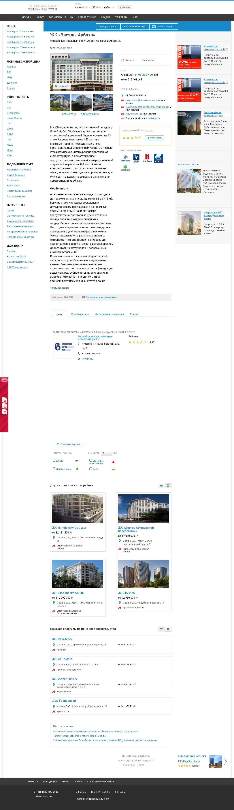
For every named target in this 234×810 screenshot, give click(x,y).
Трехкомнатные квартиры (20, 226)
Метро (65, 781)
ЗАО (9, 107)
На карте (63, 86)
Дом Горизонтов (64, 700)
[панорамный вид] (60, 102)
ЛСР (9, 72)
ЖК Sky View (126, 593)
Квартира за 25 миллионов (21, 52)
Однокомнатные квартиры (21, 216)
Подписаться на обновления (101, 297)
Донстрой (12, 83)
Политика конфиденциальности (92, 799)
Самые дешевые (16, 175)
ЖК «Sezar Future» (65, 679)
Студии (10, 210)
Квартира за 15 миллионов (21, 47)
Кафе (95, 469)
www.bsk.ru (87, 359)
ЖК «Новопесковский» (68, 593)
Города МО (50, 781)
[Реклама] (4, 431)
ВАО (9, 102)
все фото (67, 114)
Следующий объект (192, 756)
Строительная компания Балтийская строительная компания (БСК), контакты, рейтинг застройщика (105, 740)
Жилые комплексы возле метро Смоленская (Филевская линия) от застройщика (95, 731)
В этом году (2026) (17, 256)
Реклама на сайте (100, 792)
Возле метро (13, 185)
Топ (61, 17)
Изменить (125, 7)
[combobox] (106, 453)
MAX (135, 17)
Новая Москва (14, 118)
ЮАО (9, 155)
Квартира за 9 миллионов (20, 42)
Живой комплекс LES (188, 164)
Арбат (40, 17)
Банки (78, 781)
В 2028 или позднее (17, 267)
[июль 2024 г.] (103, 102)
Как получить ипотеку (100, 781)
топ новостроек (43, 5)
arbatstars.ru (153, 118)
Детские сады (63, 469)
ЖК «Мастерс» (62, 639)
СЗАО (10, 134)
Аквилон (11, 67)
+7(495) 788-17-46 (91, 353)
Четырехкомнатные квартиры (22, 231)
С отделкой (13, 180)
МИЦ (9, 77)
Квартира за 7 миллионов (20, 36)
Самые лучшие (87, 17)
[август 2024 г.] (81, 102)
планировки (88, 114)
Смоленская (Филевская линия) (141, 100)
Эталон (11, 88)
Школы (59, 461)
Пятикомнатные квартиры (20, 237)
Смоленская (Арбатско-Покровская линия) (146, 106)
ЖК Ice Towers (62, 659)
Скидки (105, 17)
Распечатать (148, 60)
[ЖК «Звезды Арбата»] (81, 90)
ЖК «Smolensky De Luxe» (69, 527)
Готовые (11, 251)
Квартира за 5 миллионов (20, 31)
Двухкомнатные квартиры (20, 221)
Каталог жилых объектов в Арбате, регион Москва (79, 736)
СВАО (10, 129)
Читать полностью (59, 288)
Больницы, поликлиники (96, 462)
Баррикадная (132, 113)
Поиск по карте (164, 26)
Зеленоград (13, 113)
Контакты (120, 792)
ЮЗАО (10, 150)
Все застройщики (16, 196)
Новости (33, 781)
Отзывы (129, 60)
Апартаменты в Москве (19, 169)
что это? (149, 130)
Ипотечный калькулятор (19, 191)
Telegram (121, 17)
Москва (26, 17)
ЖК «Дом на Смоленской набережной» (136, 529)
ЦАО (9, 139)
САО (9, 123)
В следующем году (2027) (20, 262)
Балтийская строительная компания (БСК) (95, 338)
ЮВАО (10, 145)
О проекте (81, 792)
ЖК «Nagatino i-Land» (189, 761)
